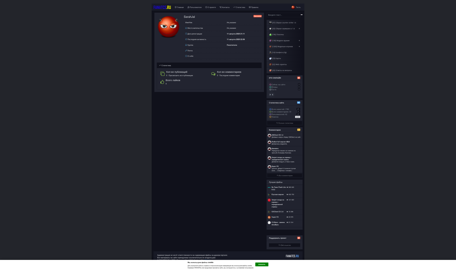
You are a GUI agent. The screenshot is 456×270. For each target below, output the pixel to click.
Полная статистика (285, 123)
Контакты (225, 7)
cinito (297, 117)
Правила (254, 7)
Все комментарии (285, 175)
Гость (298, 7)
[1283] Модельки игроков (286, 46)
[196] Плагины (278, 34)
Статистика (240, 7)
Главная (180, 7)
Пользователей (277, 114)
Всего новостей (280, 109)
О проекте (211, 7)
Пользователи (195, 7)
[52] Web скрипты (279, 64)
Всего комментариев (279, 111)
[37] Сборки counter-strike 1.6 (284, 22)
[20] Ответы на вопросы (282, 70)
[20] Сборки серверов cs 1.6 (286, 28)
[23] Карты (276, 58)
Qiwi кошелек (285, 245)
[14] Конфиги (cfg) (279, 52)
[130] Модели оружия (286, 40)
